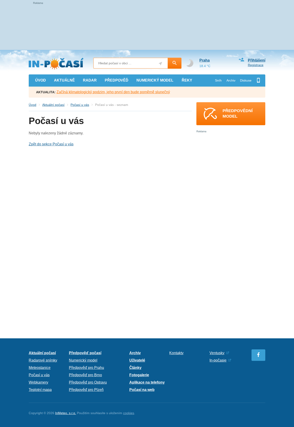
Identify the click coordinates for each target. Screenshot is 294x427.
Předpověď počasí (85, 353)
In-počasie (217, 360)
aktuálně (64, 80)
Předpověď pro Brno (85, 375)
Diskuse (246, 80)
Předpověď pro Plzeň (86, 390)
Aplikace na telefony (147, 382)
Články (135, 368)
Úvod (32, 105)
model (154, 80)
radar (90, 80)
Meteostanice (40, 368)
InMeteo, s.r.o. (65, 413)
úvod (40, 80)
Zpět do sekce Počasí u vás (51, 144)
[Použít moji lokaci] (160, 63)
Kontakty (176, 353)
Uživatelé (137, 360)
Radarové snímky (43, 360)
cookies (128, 413)
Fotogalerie (139, 375)
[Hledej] (174, 63)
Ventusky (216, 353)
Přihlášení (256, 60)
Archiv (230, 80)
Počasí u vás (80, 105)
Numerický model (83, 360)
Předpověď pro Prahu (86, 368)
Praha (204, 60)
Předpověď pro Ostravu (88, 382)
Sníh (218, 80)
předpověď (116, 80)
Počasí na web (142, 390)
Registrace (255, 65)
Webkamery (38, 382)
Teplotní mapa (40, 390)
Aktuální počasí (53, 105)
